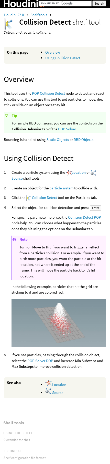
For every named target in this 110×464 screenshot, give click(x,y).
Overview (52, 52)
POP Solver (67, 129)
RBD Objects (83, 139)
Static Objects (58, 139)
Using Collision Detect (62, 57)
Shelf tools (39, 14)
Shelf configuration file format (25, 458)
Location (79, 172)
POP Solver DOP (40, 360)
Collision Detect (44, 197)
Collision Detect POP (84, 217)
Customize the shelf (17, 440)
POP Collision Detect (48, 93)
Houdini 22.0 (14, 14)
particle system (61, 188)
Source (17, 178)
